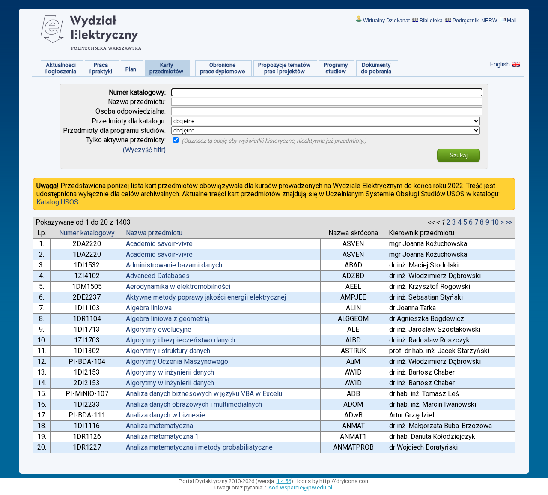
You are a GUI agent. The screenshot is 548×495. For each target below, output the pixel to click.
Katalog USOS (57, 202)
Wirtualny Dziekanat (386, 21)
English (500, 64)
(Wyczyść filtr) (144, 150)
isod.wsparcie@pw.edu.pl (300, 487)
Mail (512, 21)
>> (509, 222)
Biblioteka (431, 21)
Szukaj (459, 155)
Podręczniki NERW (475, 21)
